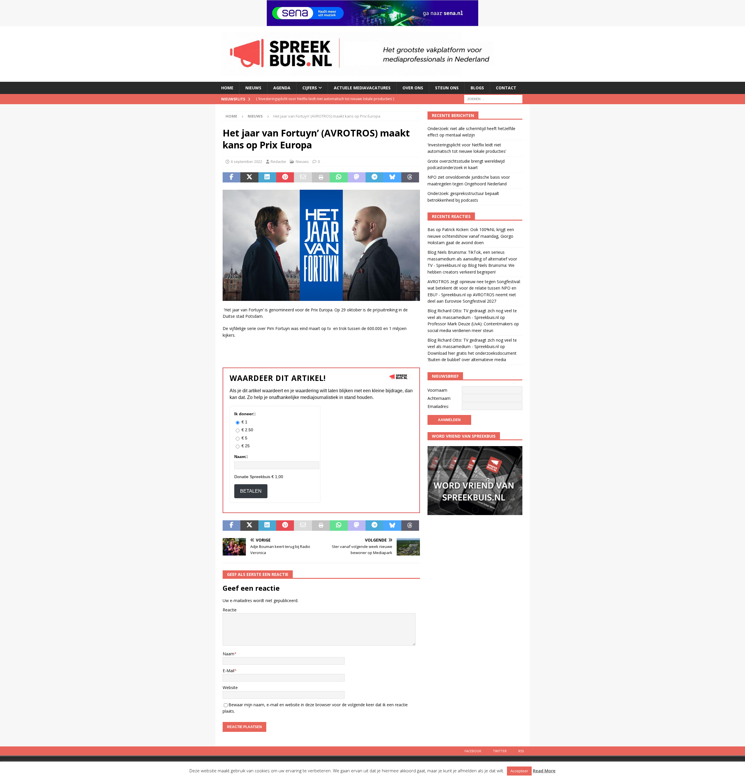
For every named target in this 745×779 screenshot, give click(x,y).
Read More (544, 770)
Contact (506, 88)
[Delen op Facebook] (231, 177)
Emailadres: (438, 406)
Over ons (412, 88)
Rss (521, 751)
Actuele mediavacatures (362, 88)
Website (230, 687)
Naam (228, 653)
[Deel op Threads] (410, 177)
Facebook (472, 751)
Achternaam (439, 398)
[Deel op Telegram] (374, 177)
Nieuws (253, 88)
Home (227, 88)
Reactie (230, 610)
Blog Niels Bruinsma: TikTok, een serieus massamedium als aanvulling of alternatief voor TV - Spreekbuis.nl (472, 258)
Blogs (477, 88)
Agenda (281, 88)
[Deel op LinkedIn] (267, 177)
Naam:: (241, 456)
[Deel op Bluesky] (392, 177)
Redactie (278, 161)
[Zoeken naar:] (493, 98)
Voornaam (437, 390)
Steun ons (447, 88)
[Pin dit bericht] (285, 177)
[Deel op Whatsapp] (338, 177)
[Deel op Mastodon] (357, 177)
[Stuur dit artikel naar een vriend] (303, 177)
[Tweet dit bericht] (249, 177)
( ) (315, 98)
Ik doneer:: (245, 413)
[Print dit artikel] (321, 177)
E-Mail (228, 670)
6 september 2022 (246, 161)
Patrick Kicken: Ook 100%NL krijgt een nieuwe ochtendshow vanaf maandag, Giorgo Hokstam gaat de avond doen (471, 236)
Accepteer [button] (519, 770)
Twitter (500, 751)
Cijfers (309, 88)
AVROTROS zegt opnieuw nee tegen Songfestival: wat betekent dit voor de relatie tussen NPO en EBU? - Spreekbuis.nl (474, 288)
